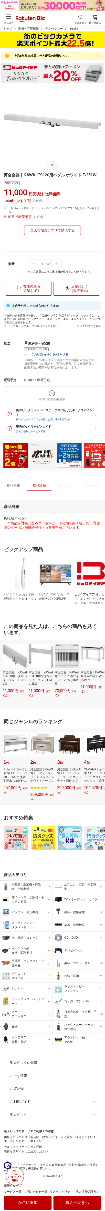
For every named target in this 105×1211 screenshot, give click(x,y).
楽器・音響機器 (28, 28)
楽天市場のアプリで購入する (52, 230)
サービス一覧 (12, 1191)
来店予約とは (85, 325)
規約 (98, 325)
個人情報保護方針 (87, 1191)
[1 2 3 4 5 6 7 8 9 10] (45, 264)
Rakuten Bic (30, 19)
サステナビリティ (61, 1191)
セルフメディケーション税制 (23, 1147)
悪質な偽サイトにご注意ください (26, 1151)
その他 (73, 28)
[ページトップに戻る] (98, 1195)
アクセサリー (54, 28)
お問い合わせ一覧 (35, 1191)
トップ (7, 28)
